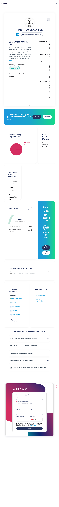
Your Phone (33, 416)
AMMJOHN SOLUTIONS (17, 298)
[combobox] (30, 273)
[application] (20, 149)
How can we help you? (22, 395)
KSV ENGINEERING (16, 306)
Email (18, 410)
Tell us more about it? (22, 401)
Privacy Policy (33, 425)
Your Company (20, 416)
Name (32, 410)
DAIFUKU (14, 302)
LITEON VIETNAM (16, 314)
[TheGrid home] (4, 3)
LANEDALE (14, 310)
